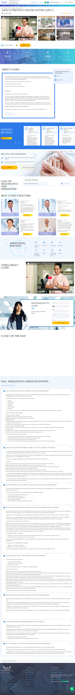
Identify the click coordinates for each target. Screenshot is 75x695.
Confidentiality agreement (6, 677)
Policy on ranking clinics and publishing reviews (10, 684)
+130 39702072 (30, 681)
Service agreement (4, 675)
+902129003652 (30, 674)
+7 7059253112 (30, 677)
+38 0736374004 (31, 672)
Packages (4, 5)
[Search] (42, 2)
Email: (53, 309)
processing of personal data (60, 320)
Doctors (39, 5)
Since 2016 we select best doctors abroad (14, 3)
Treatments (16, 5)
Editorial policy (4, 679)
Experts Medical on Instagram (56, 672)
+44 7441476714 (31, 679)
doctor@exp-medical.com (30, 670)
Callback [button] (27, 684)
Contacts (61, 5)
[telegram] (48, 2)
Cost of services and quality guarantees (58, 679)
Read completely (9, 113)
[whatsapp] (72, 689)
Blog (70, 5)
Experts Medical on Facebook (56, 670)
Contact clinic (61, 322)
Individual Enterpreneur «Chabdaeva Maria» (9, 686)
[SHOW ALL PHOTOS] (47, 22)
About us (50, 5)
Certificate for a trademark (6, 689)
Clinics (28, 5)
